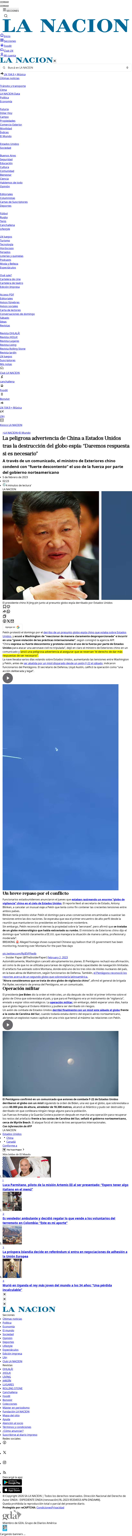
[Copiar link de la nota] (4, 616)
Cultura (4, 167)
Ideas (3, 321)
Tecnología (6, 244)
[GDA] (12, 1519)
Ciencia (4, 178)
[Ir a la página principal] (66, 31)
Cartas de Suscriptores (14, 202)
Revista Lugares (9, 341)
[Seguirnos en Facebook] (4, 1443)
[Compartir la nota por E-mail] (12, 621)
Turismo (5, 240)
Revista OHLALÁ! (10, 333)
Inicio (7, 36)
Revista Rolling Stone (12, 348)
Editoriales (6, 194)
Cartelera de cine (10, 279)
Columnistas (7, 198)
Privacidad (58, 1507)
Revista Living (8, 345)
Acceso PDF (7, 294)
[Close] (4, 1294)
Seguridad (6, 159)
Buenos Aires (8, 155)
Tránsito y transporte (13, 86)
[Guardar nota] (4, 607)
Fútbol (4, 213)
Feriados (5, 252)
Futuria (4, 109)
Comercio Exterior (11, 124)
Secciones (10, 41)
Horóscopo (7, 248)
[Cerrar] (55, 61)
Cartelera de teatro (11, 283)
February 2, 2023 (58, 957)
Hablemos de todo (11, 182)
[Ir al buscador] (6, 16)
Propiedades (7, 121)
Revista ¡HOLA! (9, 337)
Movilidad (6, 128)
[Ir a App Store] (12, 1492)
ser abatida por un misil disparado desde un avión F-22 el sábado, (63, 663)
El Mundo (24, 433)
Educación (6, 163)
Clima (3, 90)
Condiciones (44, 1507)
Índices (4, 132)
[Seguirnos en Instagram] (4, 1463)
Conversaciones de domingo (17, 314)
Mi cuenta (10, 55)
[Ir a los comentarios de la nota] (8, 607)
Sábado (4, 318)
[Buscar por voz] (127, 67)
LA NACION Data (10, 93)
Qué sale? (6, 275)
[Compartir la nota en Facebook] (4, 621)
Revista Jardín (8, 352)
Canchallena (7, 225)
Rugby (4, 217)
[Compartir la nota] (4, 612)
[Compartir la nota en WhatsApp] (8, 612)
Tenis (3, 221)
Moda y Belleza (9, 263)
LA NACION (10, 433)
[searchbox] (65, 68)
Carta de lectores (10, 310)
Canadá (11, 1142)
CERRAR (4, 2)
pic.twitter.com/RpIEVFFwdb (19, 953)
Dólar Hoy (6, 113)
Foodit (8, 46)
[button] (66, 242)
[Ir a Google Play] (12, 1484)
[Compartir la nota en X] (8, 621)
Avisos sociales (9, 306)
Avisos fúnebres (9, 302)
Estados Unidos (9, 144)
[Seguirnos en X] (4, 1453)
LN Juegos (6, 236)
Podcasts (5, 260)
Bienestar (6, 175)
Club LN (8, 50)
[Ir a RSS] (4, 1473)
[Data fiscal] (5, 1530)
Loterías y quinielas (11, 256)
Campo (4, 117)
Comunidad (7, 171)
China (9, 1138)
